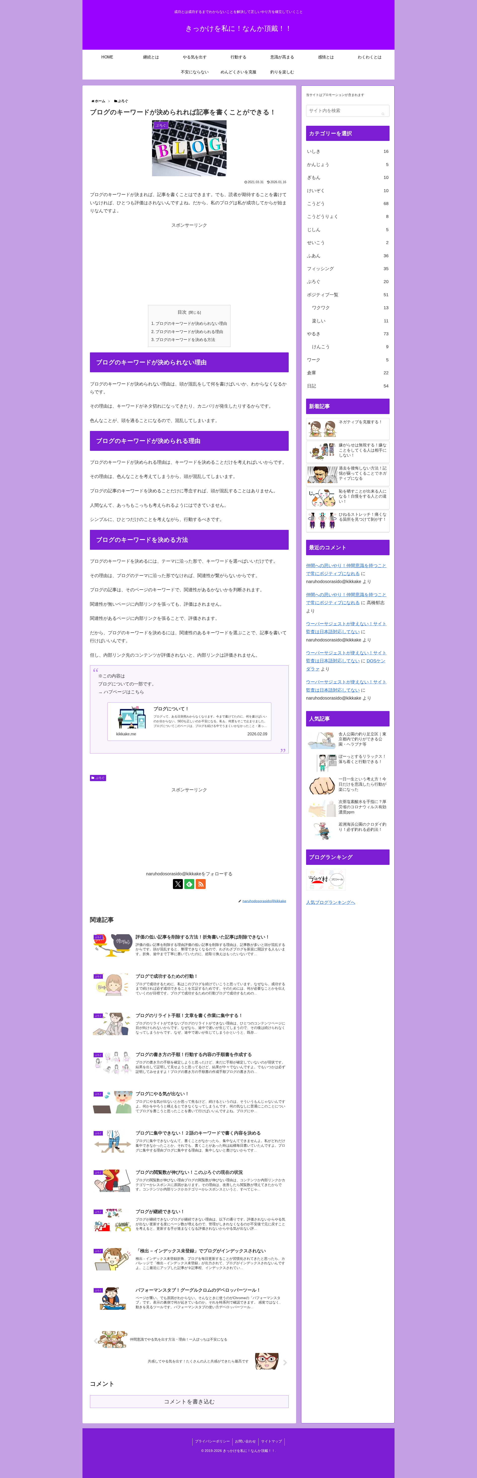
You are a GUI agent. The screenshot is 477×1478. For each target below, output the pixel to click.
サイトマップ (271, 1441)
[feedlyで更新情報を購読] (189, 884)
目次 (182, 312)
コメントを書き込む (189, 1401)
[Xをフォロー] (178, 884)
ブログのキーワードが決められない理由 (191, 323)
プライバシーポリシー (212, 1441)
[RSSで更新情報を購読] (201, 884)
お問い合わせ (245, 1441)
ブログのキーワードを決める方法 (185, 339)
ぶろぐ (100, 778)
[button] (383, 114)
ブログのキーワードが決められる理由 (189, 331)
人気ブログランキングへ (330, 902)
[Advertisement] (189, 264)
